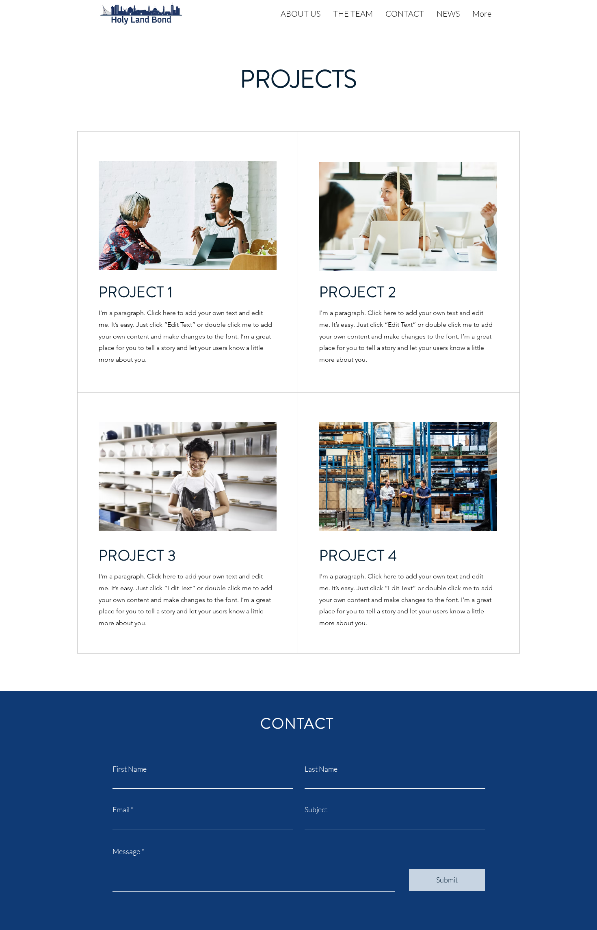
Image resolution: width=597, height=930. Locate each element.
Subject (316, 809)
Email (121, 809)
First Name (129, 768)
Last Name (321, 768)
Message (126, 851)
